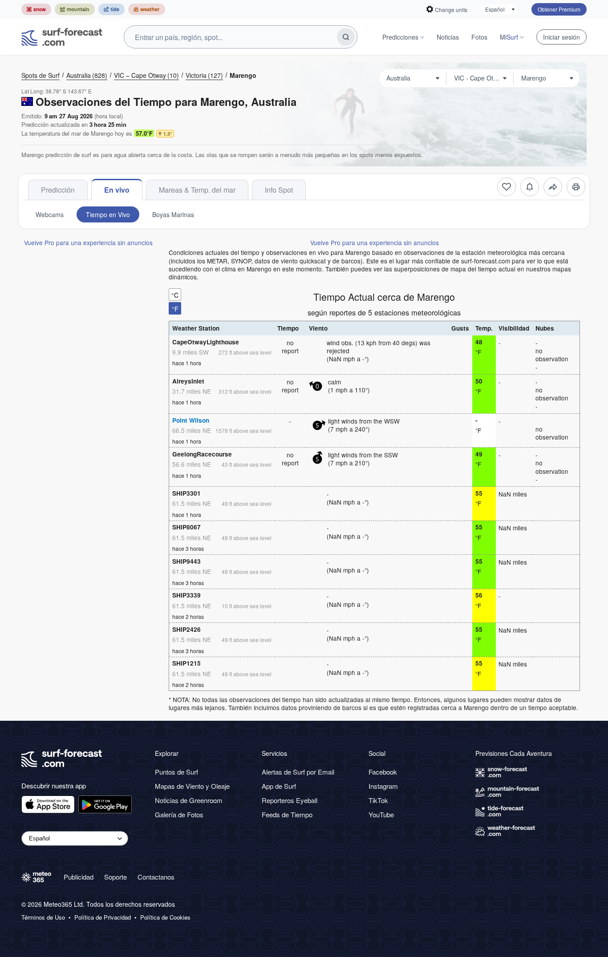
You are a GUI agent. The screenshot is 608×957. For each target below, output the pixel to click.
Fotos (479, 36)
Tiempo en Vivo (108, 214)
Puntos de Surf (176, 771)
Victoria (204, 75)
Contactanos (156, 876)
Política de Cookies (165, 917)
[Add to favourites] (506, 187)
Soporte (115, 876)
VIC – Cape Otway (146, 75)
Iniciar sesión (561, 36)
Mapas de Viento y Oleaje (192, 786)
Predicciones (400, 36)
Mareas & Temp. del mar (197, 190)
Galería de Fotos (179, 814)
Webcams (50, 214)
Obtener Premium (559, 9)
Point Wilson (190, 420)
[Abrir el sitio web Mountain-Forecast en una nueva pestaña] (75, 9)
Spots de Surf (40, 75)
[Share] (552, 187)
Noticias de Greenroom (189, 800)
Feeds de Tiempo (287, 814)
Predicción (58, 190)
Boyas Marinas (173, 214)
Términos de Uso (43, 917)
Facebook (383, 771)
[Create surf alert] (529, 187)
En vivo (117, 190)
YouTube (381, 814)
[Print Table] (576, 187)
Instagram (383, 786)
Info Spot (279, 190)
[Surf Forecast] (61, 37)
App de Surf (279, 786)
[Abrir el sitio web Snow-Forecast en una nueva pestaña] (36, 9)
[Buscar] (346, 37)
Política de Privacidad (102, 917)
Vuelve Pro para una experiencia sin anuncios (88, 242)
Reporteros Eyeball (289, 800)
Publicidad (78, 876)
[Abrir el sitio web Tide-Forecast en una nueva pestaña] (111, 9)
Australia (86, 75)
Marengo (243, 75)
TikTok (378, 800)
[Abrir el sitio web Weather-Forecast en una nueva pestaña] (146, 9)
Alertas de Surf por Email (298, 771)
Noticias (448, 36)
